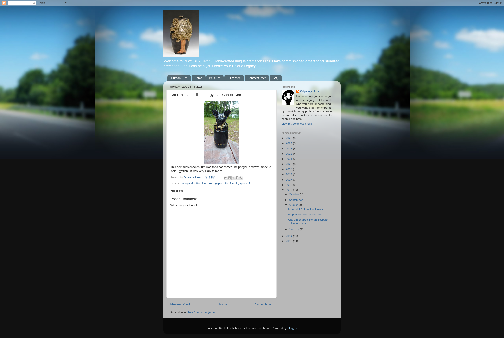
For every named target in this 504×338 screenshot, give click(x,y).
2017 (289, 179)
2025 (289, 138)
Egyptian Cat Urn (224, 183)
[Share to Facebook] (237, 178)
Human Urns (179, 78)
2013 (289, 241)
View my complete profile (297, 123)
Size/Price (234, 78)
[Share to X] (233, 178)
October (294, 194)
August (293, 204)
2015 (289, 189)
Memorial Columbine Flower (305, 209)
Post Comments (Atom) (202, 312)
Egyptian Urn (244, 183)
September (296, 199)
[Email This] (226, 178)
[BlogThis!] (230, 178)
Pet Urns (214, 78)
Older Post (264, 304)
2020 (289, 164)
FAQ (276, 78)
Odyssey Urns (309, 91)
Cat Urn (207, 183)
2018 (289, 174)
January (294, 229)
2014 (289, 236)
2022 (289, 153)
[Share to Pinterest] (241, 178)
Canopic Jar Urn (190, 183)
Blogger (292, 328)
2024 (289, 143)
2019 (289, 169)
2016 (289, 184)
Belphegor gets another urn (305, 214)
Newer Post (180, 304)
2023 (289, 148)
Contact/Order (256, 78)
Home (198, 78)
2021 (289, 158)
